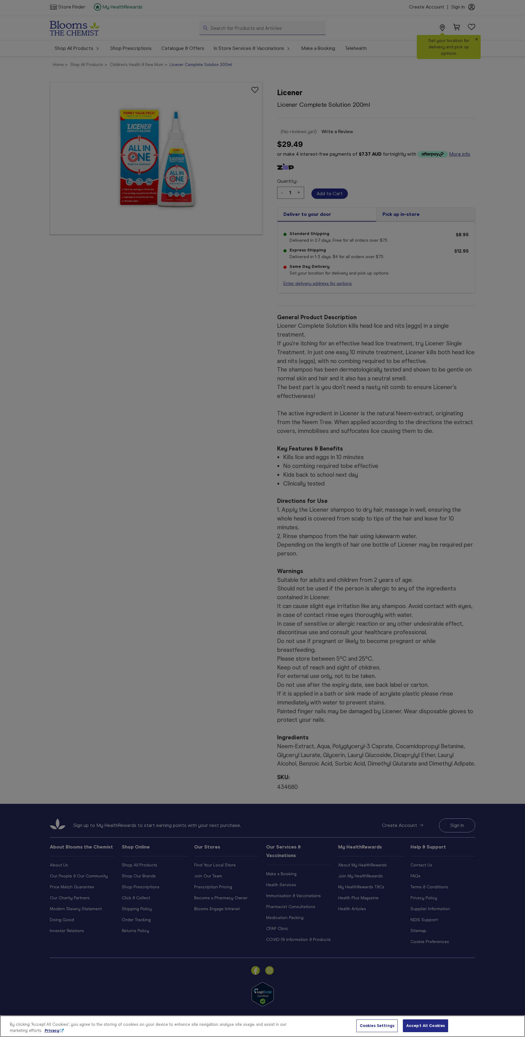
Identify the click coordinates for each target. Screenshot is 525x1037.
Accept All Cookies (425, 1025)
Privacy (52, 1030)
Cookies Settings (377, 1025)
